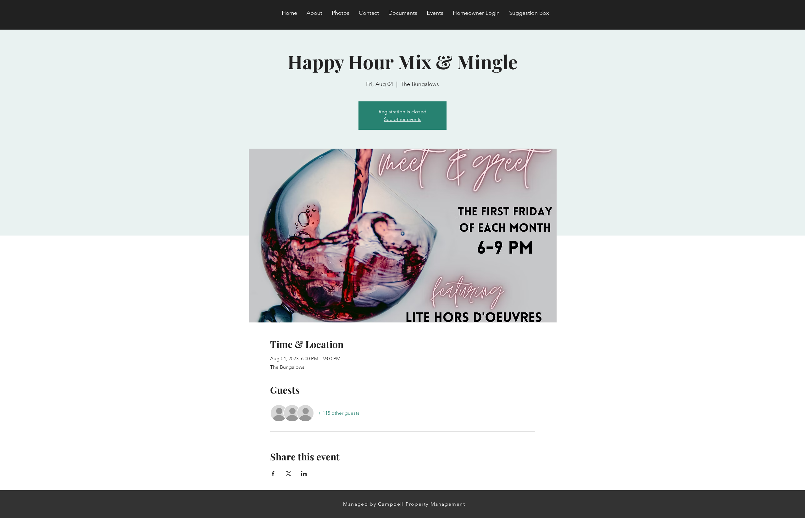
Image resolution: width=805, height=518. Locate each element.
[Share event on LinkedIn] (304, 473)
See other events (402, 119)
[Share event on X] (288, 473)
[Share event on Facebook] (273, 473)
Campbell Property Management (421, 504)
